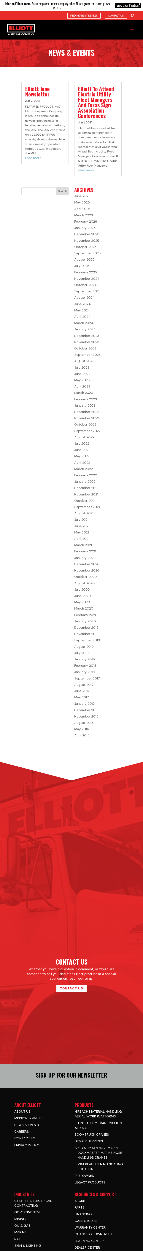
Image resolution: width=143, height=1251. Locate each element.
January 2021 (84, 558)
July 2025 (81, 266)
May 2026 (82, 202)
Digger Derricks (89, 1141)
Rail (17, 1239)
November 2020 (86, 570)
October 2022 (85, 424)
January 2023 (85, 405)
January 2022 (84, 481)
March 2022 (83, 469)
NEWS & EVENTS (27, 1125)
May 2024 (82, 310)
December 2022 (86, 412)
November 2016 (86, 716)
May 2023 (82, 380)
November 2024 (86, 278)
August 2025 (84, 259)
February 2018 (85, 665)
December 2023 (86, 336)
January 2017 (84, 703)
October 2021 (85, 500)
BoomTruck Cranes (92, 1134)
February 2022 (85, 475)
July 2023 (81, 367)
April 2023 (82, 386)
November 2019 (86, 634)
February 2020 (85, 615)
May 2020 (82, 602)
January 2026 (85, 228)
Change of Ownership (94, 1234)
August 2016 (84, 722)
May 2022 (82, 456)
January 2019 (84, 659)
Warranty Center (90, 1227)
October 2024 (85, 285)
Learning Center (89, 1241)
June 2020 (82, 596)
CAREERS (21, 1131)
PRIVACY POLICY (26, 1145)
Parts (80, 1207)
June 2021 (82, 526)
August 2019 (84, 646)
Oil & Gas (22, 1225)
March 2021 (83, 545)
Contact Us (116, 15)
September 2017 (87, 678)
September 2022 (87, 431)
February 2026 (85, 221)
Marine (20, 1232)
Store (80, 1201)
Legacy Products (90, 1182)
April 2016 (82, 735)
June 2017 (82, 691)
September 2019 (87, 640)
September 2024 (87, 291)
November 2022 (86, 418)
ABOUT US (22, 1111)
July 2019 (81, 653)
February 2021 (85, 551)
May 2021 (81, 532)
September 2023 (87, 354)
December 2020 (86, 564)
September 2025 (87, 253)
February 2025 (85, 272)
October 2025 (85, 247)
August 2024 (84, 297)
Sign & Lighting (27, 1245)
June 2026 (82, 196)
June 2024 (82, 304)
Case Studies (86, 1221)
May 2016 (81, 729)
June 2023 (82, 374)
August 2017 (83, 684)
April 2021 (81, 538)
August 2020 (84, 583)
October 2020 (85, 576)
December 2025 (86, 234)
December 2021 (86, 488)
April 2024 (82, 316)
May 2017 (81, 697)
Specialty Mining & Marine (97, 1148)
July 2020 (82, 589)
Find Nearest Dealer (84, 15)
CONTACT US (24, 1138)
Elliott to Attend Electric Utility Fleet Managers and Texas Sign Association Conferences (96, 102)
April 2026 (82, 209)
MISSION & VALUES (29, 1118)
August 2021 (83, 513)
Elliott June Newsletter (37, 91)
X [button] (139, 3)
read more (33, 158)
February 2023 (85, 399)
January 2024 (85, 329)
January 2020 (85, 621)
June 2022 (82, 450)
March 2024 (83, 323)
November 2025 (86, 240)
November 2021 (86, 494)
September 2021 (87, 507)
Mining (20, 1219)
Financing (83, 1214)
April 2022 (82, 462)
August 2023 (84, 361)
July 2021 (81, 519)
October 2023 (85, 348)
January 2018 (84, 672)
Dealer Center (87, 1247)
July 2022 (81, 443)
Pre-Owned (84, 1175)
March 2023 (83, 392)
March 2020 (83, 608)
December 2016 (86, 710)
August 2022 (84, 437)
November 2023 (86, 342)
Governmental (27, 1212)
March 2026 (83, 215)
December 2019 (86, 627)
